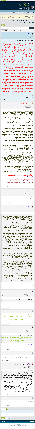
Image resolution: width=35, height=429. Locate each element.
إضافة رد (3, 418)
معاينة (6, 418)
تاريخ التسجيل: (29, 106)
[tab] (31, 28)
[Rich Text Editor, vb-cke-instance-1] (17, 414)
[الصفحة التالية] (11, 30)
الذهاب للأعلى (3, 421)
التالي (2, 408)
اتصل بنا (7, 421)
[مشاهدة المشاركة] (16, 299)
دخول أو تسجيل (4, 0)
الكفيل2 (32, 421)
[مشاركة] (2, 37)
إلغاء (9, 418)
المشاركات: (29, 107)
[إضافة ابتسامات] (2, 411)
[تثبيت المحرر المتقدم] (3, 411)
